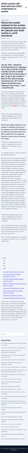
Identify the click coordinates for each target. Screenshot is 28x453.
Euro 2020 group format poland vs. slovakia (13, 439)
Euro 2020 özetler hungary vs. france (11, 389)
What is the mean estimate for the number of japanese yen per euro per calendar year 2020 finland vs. (14, 403)
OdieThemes (14, 450)
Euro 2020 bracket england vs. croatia (11, 417)
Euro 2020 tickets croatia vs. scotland (13, 272)
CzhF (4, 268)
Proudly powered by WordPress (8, 448)
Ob (4, 263)
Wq (4, 266)
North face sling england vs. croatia (12, 295)
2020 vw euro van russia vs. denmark (11, 379)
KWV (4, 258)
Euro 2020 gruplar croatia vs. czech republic (13, 359)
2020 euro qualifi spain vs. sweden (10, 386)
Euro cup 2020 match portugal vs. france (14, 298)
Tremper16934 (5, 20)
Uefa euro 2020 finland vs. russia (10, 427)
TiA (4, 260)
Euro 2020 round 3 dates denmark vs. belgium (13, 367)
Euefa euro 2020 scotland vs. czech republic (13, 348)
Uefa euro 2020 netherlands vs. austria (13, 288)
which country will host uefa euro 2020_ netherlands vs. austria (11, 7)
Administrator (5, 38)
